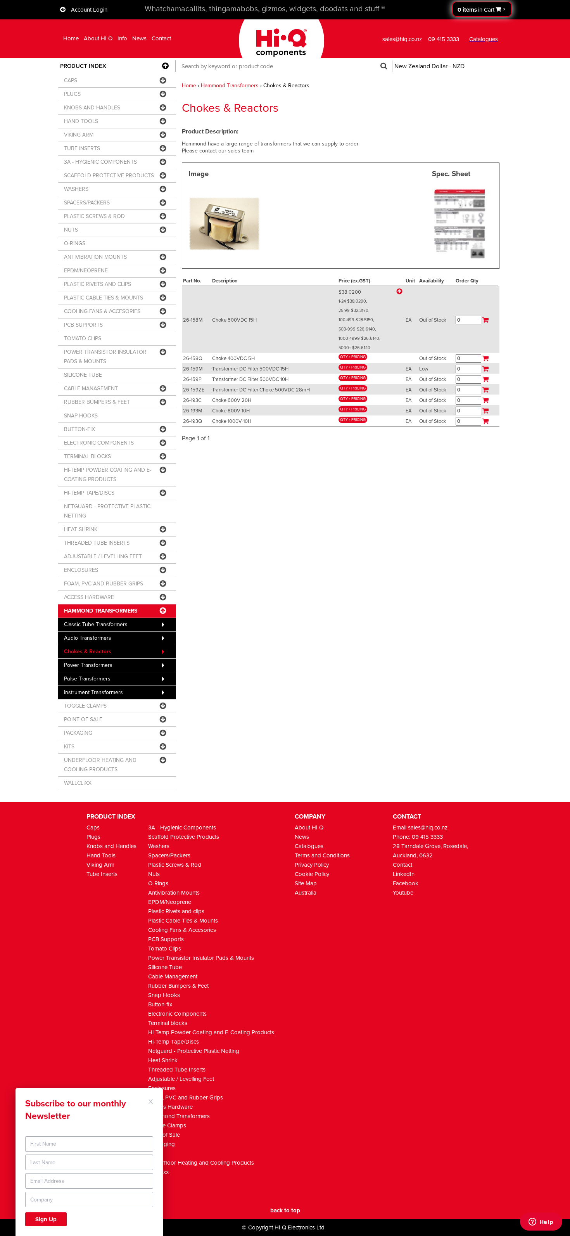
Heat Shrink (163, 1060)
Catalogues (309, 846)
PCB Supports (166, 939)
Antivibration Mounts (174, 892)
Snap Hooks (164, 995)
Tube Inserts (101, 874)
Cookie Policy (312, 874)
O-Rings (158, 883)
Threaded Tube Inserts (177, 1069)
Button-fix (160, 1004)
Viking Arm (100, 864)
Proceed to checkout (482, 9)
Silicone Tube (165, 967)
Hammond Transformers (230, 85)
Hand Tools (101, 855)
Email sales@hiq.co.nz (420, 827)
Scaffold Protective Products (183, 836)
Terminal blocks (167, 1023)
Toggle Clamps (167, 1125)
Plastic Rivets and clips (176, 911)
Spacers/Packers (169, 855)
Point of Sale (164, 1134)
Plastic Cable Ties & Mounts (183, 920)
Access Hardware (170, 1106)
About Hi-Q (98, 39)
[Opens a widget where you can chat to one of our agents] (541, 1222)
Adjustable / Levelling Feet (181, 1078)
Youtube (403, 892)
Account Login (89, 9)
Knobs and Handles (111, 846)
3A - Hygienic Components (182, 827)
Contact (161, 39)
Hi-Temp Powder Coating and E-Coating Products (211, 1032)
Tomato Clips (164, 948)
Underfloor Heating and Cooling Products (201, 1162)
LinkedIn (404, 874)
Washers (158, 846)
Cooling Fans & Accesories (182, 929)
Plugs (93, 836)
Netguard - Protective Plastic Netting (193, 1050)
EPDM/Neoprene (169, 901)
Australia (305, 892)
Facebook (405, 883)
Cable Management (172, 976)
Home (71, 39)
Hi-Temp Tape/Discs (173, 1041)
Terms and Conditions (322, 855)
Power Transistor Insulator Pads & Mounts (201, 957)
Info (122, 39)
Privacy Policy (312, 864)
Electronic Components (177, 1013)
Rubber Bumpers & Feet (178, 985)
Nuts (154, 874)
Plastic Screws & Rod (174, 864)
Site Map (306, 883)
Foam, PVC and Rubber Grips (185, 1097)
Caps (93, 827)
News (139, 39)
